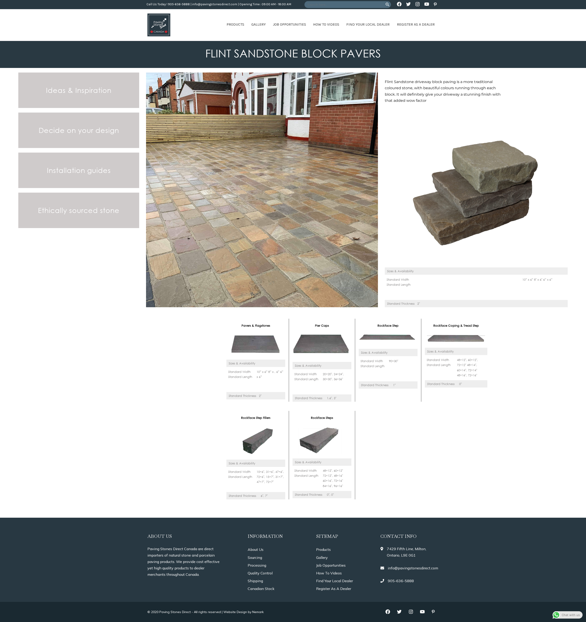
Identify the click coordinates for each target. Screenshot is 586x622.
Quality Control (260, 573)
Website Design (235, 612)
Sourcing (255, 557)
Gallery (258, 24)
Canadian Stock (261, 588)
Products (235, 24)
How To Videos (326, 24)
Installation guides (79, 170)
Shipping (255, 581)
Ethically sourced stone (78, 210)
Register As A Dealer (416, 24)
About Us (255, 549)
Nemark (258, 612)
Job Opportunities (289, 24)
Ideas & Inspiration (78, 90)
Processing (257, 565)
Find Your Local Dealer (368, 24)
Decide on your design (79, 130)
